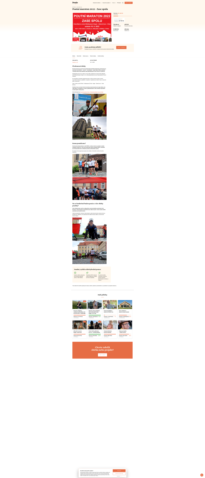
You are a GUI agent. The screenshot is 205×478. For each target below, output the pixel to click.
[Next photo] (110, 25)
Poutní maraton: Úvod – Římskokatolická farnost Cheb (91, 92)
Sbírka (73, 56)
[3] (90, 39)
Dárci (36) (79, 56)
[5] (104, 39)
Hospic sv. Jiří (75, 62)
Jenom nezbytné (119, 473)
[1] (75, 39)
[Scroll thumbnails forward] (110, 39)
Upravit (118, 476)
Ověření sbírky (101, 56)
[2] (83, 39)
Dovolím (119, 470)
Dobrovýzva (85, 56)
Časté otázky (93, 56)
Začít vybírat (128, 2)
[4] (97, 39)
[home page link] (75, 3)
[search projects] (122, 3)
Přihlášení (119, 2)
